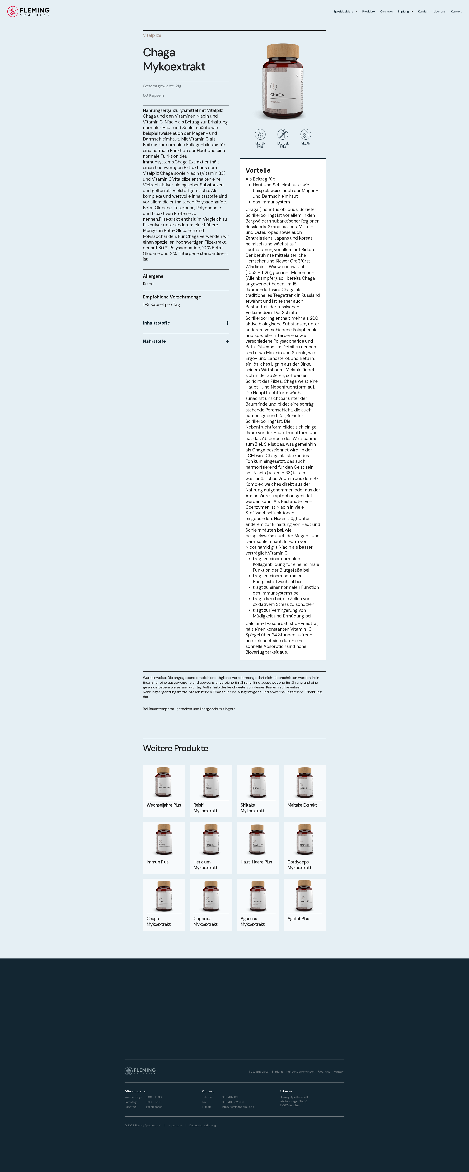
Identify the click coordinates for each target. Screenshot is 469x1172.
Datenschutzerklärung (202, 1125)
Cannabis (386, 11)
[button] (345, 11)
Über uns (440, 11)
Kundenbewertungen (301, 1071)
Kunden (423, 11)
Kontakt (456, 11)
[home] (28, 11)
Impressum (175, 1125)
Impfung (403, 11)
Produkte (368, 11)
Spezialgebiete (343, 11)
